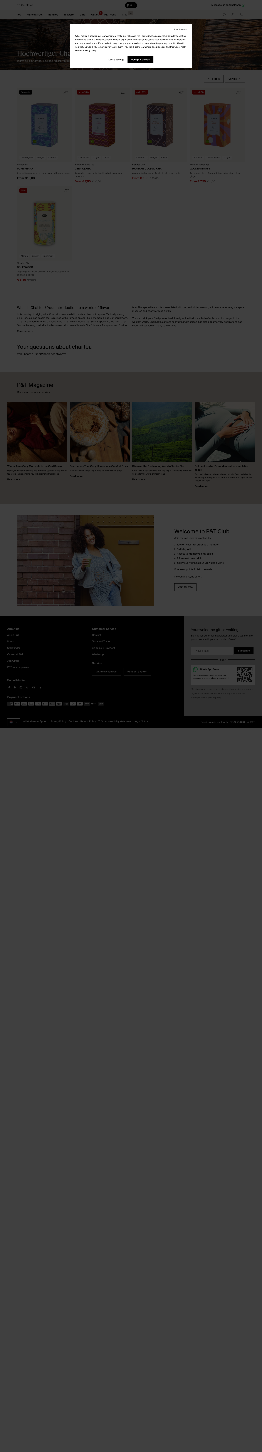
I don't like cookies (180, 29)
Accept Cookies (140, 60)
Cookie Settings (116, 60)
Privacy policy (89, 50)
